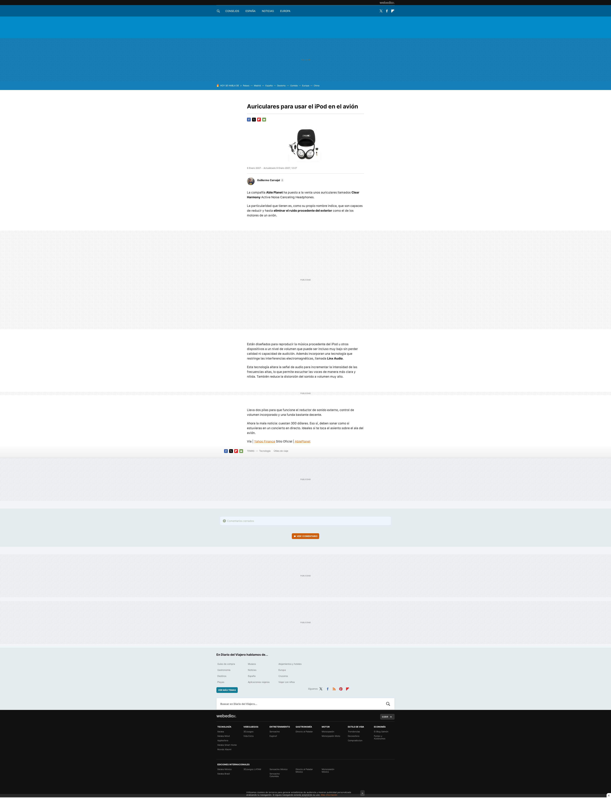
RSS (334, 688)
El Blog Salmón (381, 731)
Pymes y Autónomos (379, 737)
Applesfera (222, 740)
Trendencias (354, 731)
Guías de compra (226, 664)
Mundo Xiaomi (224, 749)
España (251, 11)
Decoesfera (353, 736)
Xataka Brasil (223, 773)
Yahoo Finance (264, 441)
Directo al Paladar (304, 731)
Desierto (281, 85)
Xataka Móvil (223, 736)
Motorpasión (328, 731)
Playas (220, 682)
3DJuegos (248, 731)
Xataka (220, 731)
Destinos (221, 676)
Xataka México (224, 769)
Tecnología (264, 450)
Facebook (387, 11)
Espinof (273, 736)
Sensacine (275, 731)
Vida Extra (248, 736)
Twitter (381, 11)
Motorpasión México (328, 770)
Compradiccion (355, 740)
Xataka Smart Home (227, 745)
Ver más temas (227, 690)
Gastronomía (223, 670)
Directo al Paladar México (304, 770)
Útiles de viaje (281, 450)
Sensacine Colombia (275, 774)
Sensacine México (279, 769)
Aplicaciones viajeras (259, 682)
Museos (252, 664)
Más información (329, 795)
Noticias (268, 11)
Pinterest (340, 688)
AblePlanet (302, 441)
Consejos (232, 11)
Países (246, 85)
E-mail (264, 119)
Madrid (257, 85)
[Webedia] (387, 2)
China (316, 85)
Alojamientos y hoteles (290, 664)
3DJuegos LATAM (252, 769)
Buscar (388, 704)
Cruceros (283, 676)
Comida (294, 85)
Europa (285, 11)
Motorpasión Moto (331, 736)
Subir (385, 716)
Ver (307, 536)
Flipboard (393, 11)
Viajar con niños (286, 682)
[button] (270, 180)
